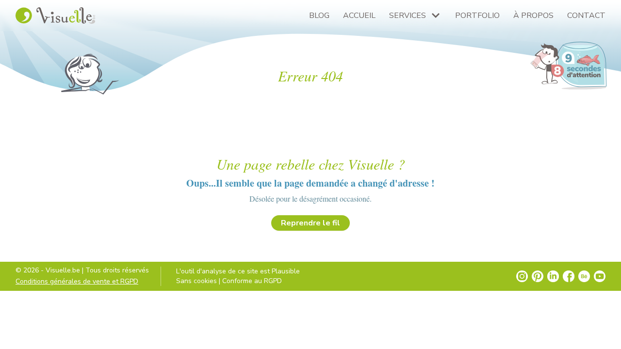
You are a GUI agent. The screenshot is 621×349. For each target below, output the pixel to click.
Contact (586, 15)
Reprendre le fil (310, 223)
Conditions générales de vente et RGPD (77, 281)
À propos (533, 15)
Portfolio (477, 15)
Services (407, 15)
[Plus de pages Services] (435, 15)
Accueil (359, 15)
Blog (319, 15)
